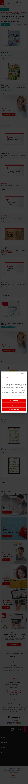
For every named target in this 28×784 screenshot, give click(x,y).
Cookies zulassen (14, 400)
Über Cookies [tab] (23, 377)
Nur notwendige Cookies (14, 409)
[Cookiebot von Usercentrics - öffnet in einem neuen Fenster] (20, 373)
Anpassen (13, 405)
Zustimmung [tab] (5, 377)
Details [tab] (14, 377)
